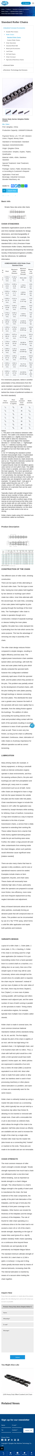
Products (8, 9)
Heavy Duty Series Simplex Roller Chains (11, 13)
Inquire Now (12, 191)
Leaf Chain (9, 51)
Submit (17, 1357)
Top (31, 1454)
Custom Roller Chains (13, 40)
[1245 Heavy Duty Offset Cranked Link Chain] (17, 1380)
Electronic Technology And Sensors (15, 70)
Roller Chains (4, 11)
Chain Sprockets (11, 43)
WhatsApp (24, 1454)
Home (2, 9)
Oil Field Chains (10, 54)
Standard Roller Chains (16, 11)
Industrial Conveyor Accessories (21, 9)
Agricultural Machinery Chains (15, 59)
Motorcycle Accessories (13, 48)
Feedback (17, 1454)
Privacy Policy (5, 1437)
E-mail (10, 1454)
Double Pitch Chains (12, 32)
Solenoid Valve (9, 65)
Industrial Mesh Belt (12, 45)
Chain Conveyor (11, 57)
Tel (3, 1454)
